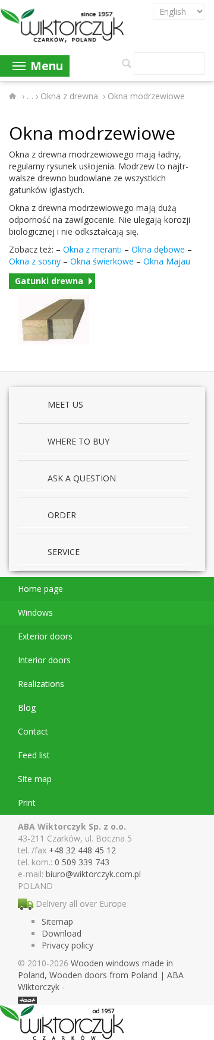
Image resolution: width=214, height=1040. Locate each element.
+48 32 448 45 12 (82, 850)
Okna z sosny (35, 261)
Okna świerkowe (102, 261)
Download (61, 933)
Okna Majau (166, 261)
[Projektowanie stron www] (27, 998)
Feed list (34, 755)
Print (27, 802)
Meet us (65, 404)
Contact (33, 731)
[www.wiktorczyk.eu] (14, 96)
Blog (27, 707)
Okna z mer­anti (92, 249)
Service (64, 551)
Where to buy (78, 441)
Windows (35, 612)
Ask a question (82, 478)
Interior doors (44, 660)
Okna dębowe (158, 249)
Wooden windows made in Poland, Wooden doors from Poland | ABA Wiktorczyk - (101, 974)
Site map (35, 778)
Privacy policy (67, 945)
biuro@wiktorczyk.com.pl (93, 874)
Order (62, 515)
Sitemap (57, 921)
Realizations (41, 683)
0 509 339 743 (82, 862)
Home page (40, 588)
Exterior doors (45, 636)
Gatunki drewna (49, 280)
